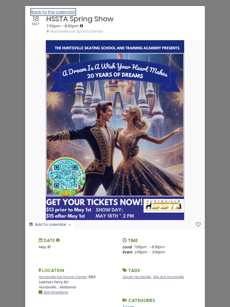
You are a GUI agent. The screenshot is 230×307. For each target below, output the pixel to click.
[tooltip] (81, 26)
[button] (58, 240)
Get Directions (55, 292)
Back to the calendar (53, 12)
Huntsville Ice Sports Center (63, 276)
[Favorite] (198, 224)
